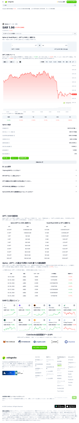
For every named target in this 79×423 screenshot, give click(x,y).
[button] (39, 162)
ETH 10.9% (42, 8)
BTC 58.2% (37, 8)
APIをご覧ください (19, 113)
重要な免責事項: (6, 411)
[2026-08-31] (70, 62)
